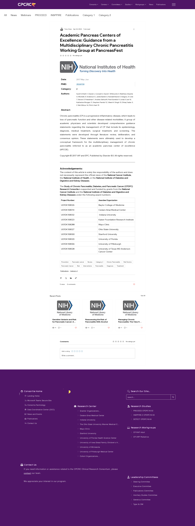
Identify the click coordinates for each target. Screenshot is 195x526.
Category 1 (89, 15)
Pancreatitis (99, 266)
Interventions (87, 266)
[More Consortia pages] (97, 4)
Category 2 (105, 15)
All (5, 15)
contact (27, 473)
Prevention (65, 262)
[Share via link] (76, 278)
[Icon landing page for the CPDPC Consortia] (22, 391)
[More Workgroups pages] (145, 4)
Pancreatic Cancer (67, 266)
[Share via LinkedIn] (71, 278)
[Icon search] (128, 391)
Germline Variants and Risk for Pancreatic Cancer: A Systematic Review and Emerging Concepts (64, 320)
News (14, 15)
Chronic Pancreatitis (113, 262)
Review (90, 262)
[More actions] (134, 29)
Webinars (26, 15)
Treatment (120, 266)
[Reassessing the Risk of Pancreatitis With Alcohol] (97, 307)
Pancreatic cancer (78, 262)
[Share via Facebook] (61, 278)
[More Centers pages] (108, 4)
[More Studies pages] (131, 4)
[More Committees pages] (121, 4)
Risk (78, 266)
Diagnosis (110, 266)
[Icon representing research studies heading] (75, 406)
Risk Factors (128, 262)
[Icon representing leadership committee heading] (128, 477)
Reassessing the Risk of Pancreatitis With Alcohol (96, 320)
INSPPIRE (56, 15)
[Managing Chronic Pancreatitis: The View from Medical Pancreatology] (130, 307)
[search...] (173, 397)
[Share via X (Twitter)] (66, 278)
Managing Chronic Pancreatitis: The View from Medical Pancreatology (130, 320)
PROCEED (41, 15)
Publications (72, 15)
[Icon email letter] (22, 464)
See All (143, 296)
